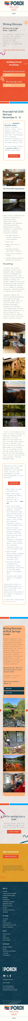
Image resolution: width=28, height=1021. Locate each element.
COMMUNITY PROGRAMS (9, 901)
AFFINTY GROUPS (7, 923)
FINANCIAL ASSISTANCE (8, 910)
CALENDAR (5, 912)
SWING (4, 936)
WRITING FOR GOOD (7, 905)
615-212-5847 (6, 983)
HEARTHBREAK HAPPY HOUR (9, 925)
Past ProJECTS (7, 940)
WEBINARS (5, 897)
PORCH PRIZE (6, 938)
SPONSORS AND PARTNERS (9, 951)
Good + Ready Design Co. (16, 1001)
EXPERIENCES (6, 899)
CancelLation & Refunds (9, 893)
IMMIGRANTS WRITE (7, 903)
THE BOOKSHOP (6, 955)
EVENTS (4, 921)
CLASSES (5, 891)
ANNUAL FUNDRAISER (8, 927)
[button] (14, 14)
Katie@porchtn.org (10, 601)
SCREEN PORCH (6, 934)
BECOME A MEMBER (7, 947)
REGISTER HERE (14, 155)
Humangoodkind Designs (13, 1003)
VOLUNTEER (5, 953)
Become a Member (14, 831)
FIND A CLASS (14, 7)
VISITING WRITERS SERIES (9, 895)
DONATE (14, 10)
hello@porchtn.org (8, 980)
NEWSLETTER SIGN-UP (10, 856)
